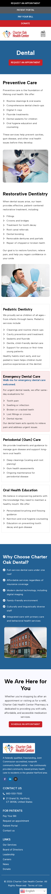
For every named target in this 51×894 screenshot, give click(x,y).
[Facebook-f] (5, 779)
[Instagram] (16, 779)
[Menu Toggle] (43, 34)
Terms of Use (35, 885)
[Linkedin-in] (10, 779)
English (30, 890)
